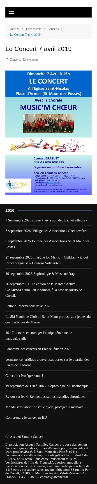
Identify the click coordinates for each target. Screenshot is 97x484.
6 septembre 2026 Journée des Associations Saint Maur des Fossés (47, 244)
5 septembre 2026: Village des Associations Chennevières (46, 231)
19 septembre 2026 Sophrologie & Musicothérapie (41, 274)
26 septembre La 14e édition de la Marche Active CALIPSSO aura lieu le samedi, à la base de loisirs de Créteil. (43, 289)
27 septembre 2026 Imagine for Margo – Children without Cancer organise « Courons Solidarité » (46, 260)
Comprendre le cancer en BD (26, 417)
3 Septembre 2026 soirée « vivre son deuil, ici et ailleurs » (46, 220)
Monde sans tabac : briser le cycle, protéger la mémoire (44, 407)
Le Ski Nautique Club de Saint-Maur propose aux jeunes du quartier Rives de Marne (48, 319)
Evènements (30, 59)
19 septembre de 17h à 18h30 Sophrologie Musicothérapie (46, 386)
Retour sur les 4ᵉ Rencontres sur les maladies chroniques (45, 396)
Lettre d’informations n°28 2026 (28, 306)
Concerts (15, 59)
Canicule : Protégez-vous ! (24, 376)
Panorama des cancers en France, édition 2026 (38, 349)
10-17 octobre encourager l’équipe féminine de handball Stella (38, 335)
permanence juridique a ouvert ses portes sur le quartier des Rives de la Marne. (47, 362)
